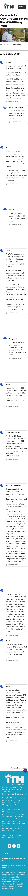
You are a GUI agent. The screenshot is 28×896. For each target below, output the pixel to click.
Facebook (14, 846)
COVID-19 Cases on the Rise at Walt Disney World (14, 22)
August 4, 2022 (13, 101)
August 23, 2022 (13, 741)
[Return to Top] (25, 771)
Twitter (18, 846)
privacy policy (10, 875)
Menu (21, 6)
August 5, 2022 (16, 122)
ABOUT (5, 854)
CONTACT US (7, 858)
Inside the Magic (8, 889)
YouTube (9, 846)
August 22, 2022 (13, 660)
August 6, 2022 (13, 635)
